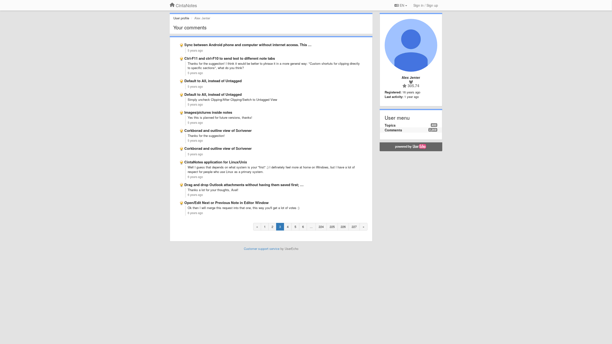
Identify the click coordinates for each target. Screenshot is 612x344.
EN (402, 5)
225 (332, 226)
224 (321, 226)
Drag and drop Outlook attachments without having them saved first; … (244, 184)
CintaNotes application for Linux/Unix (215, 162)
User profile (181, 18)
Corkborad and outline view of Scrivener (218, 130)
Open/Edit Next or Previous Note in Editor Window (226, 202)
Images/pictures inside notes (208, 112)
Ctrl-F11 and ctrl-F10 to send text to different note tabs (229, 58)
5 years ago (195, 50)
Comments (393, 130)
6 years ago (195, 177)
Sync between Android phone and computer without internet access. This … (247, 44)
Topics (390, 125)
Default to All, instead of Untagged (213, 80)
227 (354, 226)
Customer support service (261, 248)
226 (343, 226)
